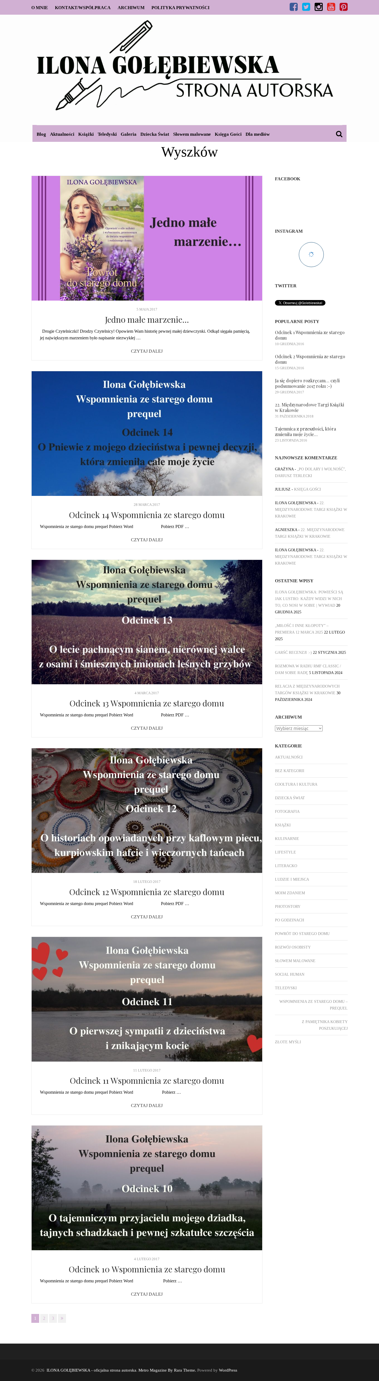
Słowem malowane (192, 134)
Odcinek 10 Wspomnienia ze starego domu (147, 1269)
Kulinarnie (287, 839)
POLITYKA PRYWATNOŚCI (180, 7)
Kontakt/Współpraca (83, 7)
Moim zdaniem (290, 893)
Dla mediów (258, 134)
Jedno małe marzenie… (147, 319)
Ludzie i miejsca (292, 879)
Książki (86, 134)
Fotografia (287, 811)
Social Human (289, 974)
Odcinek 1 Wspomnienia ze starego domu (310, 335)
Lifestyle (285, 852)
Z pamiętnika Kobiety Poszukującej (325, 1025)
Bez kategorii (289, 771)
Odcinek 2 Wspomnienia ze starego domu (310, 359)
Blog (41, 134)
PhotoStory (287, 907)
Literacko (286, 866)
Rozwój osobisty (293, 947)
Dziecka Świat (154, 134)
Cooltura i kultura (296, 784)
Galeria (129, 134)
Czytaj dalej (147, 351)
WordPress (228, 1370)
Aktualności (62, 134)
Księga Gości (228, 134)
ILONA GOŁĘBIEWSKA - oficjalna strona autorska (91, 1370)
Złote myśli (288, 1042)
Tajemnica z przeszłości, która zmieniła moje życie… (305, 431)
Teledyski (107, 134)
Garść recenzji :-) (293, 652)
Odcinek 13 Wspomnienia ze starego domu (146, 703)
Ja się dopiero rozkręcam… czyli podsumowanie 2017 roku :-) (307, 383)
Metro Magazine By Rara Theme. (167, 1370)
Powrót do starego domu (302, 934)
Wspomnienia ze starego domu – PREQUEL (313, 1005)
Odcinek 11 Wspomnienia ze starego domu (147, 1080)
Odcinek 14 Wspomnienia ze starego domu (147, 514)
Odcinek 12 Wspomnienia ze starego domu (146, 891)
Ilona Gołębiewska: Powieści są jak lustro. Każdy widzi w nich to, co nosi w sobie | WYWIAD (309, 599)
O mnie (39, 7)
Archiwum (131, 7)
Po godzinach (289, 920)
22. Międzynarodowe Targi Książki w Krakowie (309, 407)
